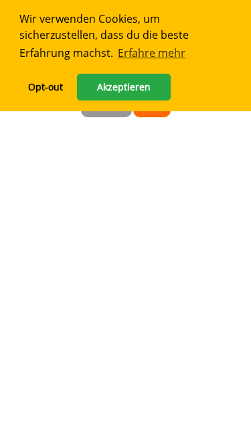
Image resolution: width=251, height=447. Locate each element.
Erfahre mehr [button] (151, 53)
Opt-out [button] (45, 86)
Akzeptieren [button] (124, 86)
